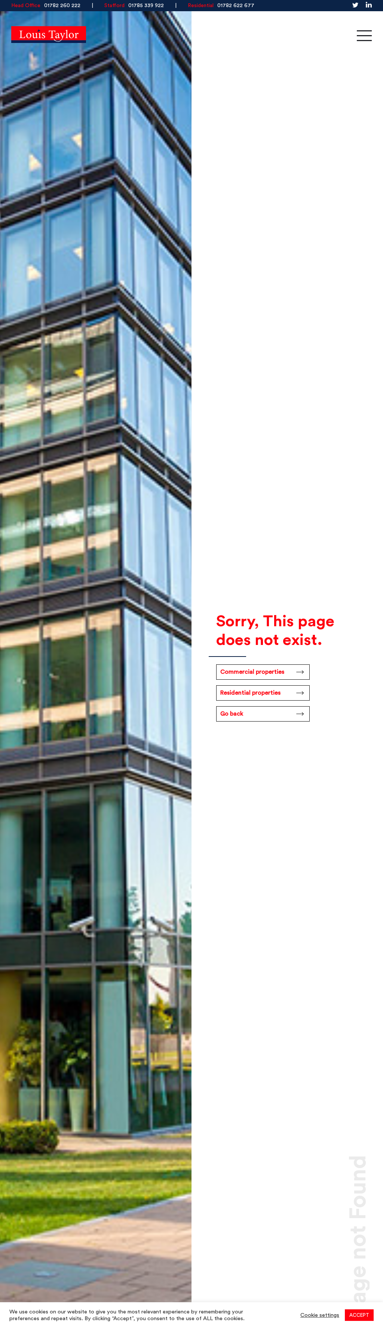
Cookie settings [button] (319, 1315)
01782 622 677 (235, 5)
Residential (246, 35)
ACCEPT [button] (359, 1315)
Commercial (176, 35)
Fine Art (310, 35)
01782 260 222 (62, 5)
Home (113, 35)
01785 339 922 (146, 5)
